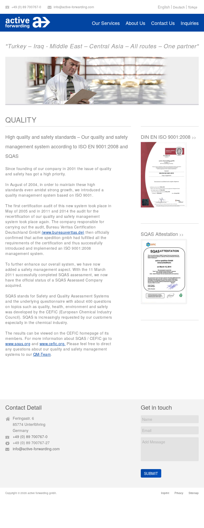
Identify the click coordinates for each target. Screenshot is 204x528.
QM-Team (42, 354)
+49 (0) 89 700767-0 (26, 7)
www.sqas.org (17, 343)
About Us (135, 22)
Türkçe (192, 7)
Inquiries (190, 22)
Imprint (165, 493)
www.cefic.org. (53, 343)
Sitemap (194, 493)
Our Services (106, 22)
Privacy (179, 493)
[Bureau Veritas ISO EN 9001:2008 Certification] (164, 175)
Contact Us (163, 22)
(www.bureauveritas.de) (63, 232)
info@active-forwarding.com (74, 7)
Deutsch (179, 7)
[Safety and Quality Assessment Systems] (164, 272)
